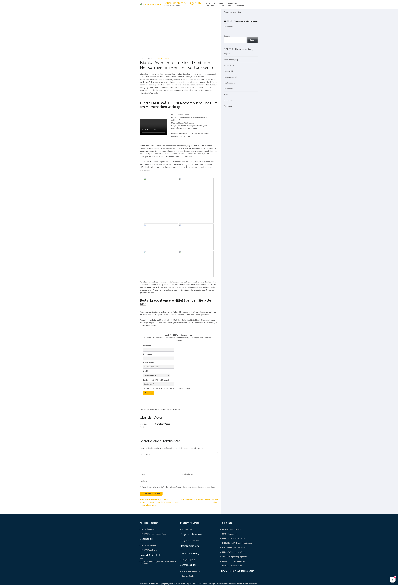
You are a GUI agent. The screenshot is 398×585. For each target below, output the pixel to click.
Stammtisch (228, 100)
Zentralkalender (188, 576)
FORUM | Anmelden (148, 529)
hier (143, 304)
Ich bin (146, 371)
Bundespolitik (229, 65)
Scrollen (384, 581)
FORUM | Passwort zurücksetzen (153, 534)
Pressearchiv (175, 409)
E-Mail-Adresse (149, 362)
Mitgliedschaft (229, 83)
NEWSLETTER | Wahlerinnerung (234, 561)
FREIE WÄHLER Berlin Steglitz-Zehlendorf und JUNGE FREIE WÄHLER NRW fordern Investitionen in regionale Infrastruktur (159, 502)
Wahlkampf (228, 106)
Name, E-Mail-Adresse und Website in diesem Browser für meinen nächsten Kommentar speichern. (178, 487)
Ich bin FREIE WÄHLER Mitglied (156, 380)
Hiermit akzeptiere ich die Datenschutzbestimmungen (169, 388)
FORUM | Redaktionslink (191, 571)
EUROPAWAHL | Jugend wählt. (233, 552)
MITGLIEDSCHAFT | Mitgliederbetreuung (237, 543)
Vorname (147, 345)
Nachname (147, 354)
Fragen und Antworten (232, 12)
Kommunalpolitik (164, 409)
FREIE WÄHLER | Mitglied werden (234, 547)
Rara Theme (231, 584)
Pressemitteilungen (236, 5)
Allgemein (153, 409)
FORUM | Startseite (148, 545)
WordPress (253, 584)
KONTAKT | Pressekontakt (232, 566)
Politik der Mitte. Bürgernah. (183, 3)
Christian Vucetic (163, 58)
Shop (226, 94)
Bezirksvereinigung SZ (232, 59)
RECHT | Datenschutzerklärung (233, 538)
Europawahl (228, 71)
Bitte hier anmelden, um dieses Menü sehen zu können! (158, 562)
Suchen (227, 36)
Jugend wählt (232, 3)
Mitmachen (218, 3)
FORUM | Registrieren (149, 550)
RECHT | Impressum (229, 534)
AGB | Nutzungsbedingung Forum (234, 557)
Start (208, 3)
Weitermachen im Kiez (215, 5)
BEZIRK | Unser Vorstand (231, 529)
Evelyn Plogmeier (188, 560)
